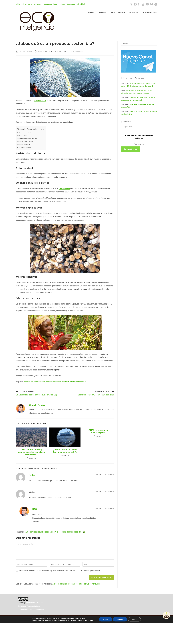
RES (34, 509)
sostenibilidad (80, 382)
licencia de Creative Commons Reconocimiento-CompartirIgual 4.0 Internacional (31, 606)
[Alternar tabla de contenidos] (40, 129)
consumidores (39, 382)
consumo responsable (54, 382)
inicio (18, 4)
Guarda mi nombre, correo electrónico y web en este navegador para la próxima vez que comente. (60, 570)
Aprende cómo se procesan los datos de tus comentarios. (76, 584)
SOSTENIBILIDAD (60, 52)
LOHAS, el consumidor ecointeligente (98, 431)
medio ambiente (69, 382)
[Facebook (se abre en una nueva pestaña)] (135, 4)
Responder (109, 474)
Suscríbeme (131, 149)
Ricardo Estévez (25, 52)
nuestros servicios (50, 4)
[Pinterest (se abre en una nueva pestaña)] (139, 4)
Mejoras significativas (25, 141)
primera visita (27, 4)
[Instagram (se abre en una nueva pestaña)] (143, 4)
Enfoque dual (22, 136)
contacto (62, 4)
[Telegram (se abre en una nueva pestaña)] (155, 4)
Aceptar (106, 619)
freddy (32, 475)
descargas (71, 4)
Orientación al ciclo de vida (27, 139)
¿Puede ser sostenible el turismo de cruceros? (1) (65, 450)
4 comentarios (78, 52)
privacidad (81, 4)
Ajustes (134, 619)
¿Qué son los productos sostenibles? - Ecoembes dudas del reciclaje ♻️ (55, 532)
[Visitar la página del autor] (20, 408)
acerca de (37, 4)
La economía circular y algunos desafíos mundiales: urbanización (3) (31, 452)
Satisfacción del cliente (25, 133)
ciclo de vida (29, 382)
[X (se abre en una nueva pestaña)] (131, 4)
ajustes (90, 620)
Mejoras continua (23, 144)
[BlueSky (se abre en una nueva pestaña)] (151, 4)
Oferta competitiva (24, 147)
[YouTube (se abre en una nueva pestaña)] (147, 4)
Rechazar (120, 619)
